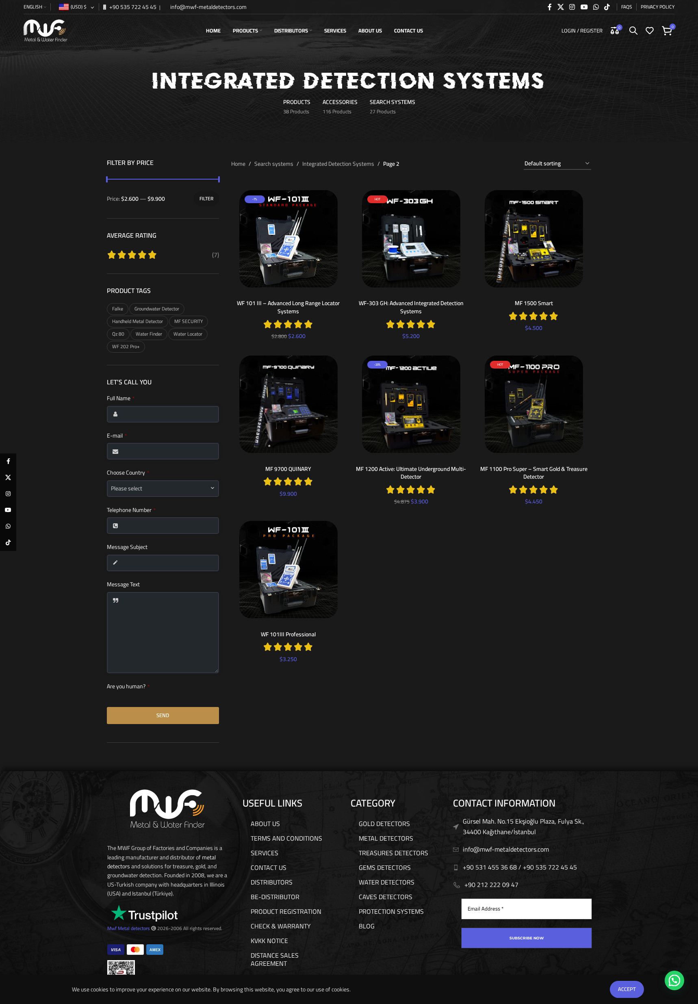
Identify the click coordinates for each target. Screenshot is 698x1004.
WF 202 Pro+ (126, 346)
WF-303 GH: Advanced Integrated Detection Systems (411, 307)
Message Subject (127, 547)
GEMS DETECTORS (385, 867)
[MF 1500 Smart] (534, 239)
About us (265, 824)
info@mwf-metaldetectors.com (208, 7)
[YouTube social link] (584, 7)
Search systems (273, 163)
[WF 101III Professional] (288, 569)
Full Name (120, 399)
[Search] (633, 30)
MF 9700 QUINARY (288, 469)
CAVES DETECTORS (385, 897)
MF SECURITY (188, 321)
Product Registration (286, 911)
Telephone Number (131, 510)
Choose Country (128, 473)
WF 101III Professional (288, 634)
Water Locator (187, 333)
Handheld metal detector (137, 321)
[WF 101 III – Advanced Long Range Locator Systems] (288, 239)
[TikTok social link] (607, 7)
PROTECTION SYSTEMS (391, 911)
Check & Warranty (281, 926)
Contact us (268, 867)
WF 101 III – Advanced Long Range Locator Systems (288, 307)
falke (117, 308)
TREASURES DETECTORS (393, 853)
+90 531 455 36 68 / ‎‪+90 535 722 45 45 (520, 867)
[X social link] (560, 7)
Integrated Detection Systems (338, 163)
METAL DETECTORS (386, 838)
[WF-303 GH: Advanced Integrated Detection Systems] (411, 239)
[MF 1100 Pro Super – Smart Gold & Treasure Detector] (534, 404)
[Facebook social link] (550, 7)
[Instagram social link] (572, 7)
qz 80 (118, 333)
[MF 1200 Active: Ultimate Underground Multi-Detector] (411, 404)
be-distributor (275, 897)
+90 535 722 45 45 (132, 7)
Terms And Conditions (286, 838)
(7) (215, 255)
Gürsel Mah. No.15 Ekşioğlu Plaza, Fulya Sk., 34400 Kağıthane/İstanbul (523, 826)
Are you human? (128, 687)
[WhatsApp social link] (595, 7)
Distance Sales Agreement (275, 959)
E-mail (117, 436)
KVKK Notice (269, 941)
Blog (367, 926)
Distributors (272, 882)
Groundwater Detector (156, 308)
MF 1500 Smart (534, 303)
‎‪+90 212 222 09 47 (491, 884)
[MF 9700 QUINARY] (288, 404)
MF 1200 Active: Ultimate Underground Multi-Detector (411, 473)
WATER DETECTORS (386, 882)
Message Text (123, 585)
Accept (627, 989)
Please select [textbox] (126, 488)
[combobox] (163, 488)
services (264, 853)
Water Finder (149, 333)
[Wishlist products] (650, 30)
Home (238, 163)
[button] (674, 980)
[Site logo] (45, 30)
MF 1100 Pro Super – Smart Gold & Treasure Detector (533, 473)
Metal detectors (134, 928)
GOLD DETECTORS (384, 824)
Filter (206, 198)
